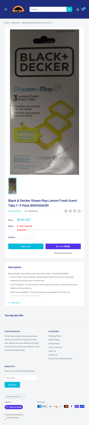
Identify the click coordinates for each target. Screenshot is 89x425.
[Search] (69, 9)
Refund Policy (54, 339)
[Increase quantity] (32, 237)
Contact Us (53, 355)
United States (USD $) (13, 396)
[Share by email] (79, 211)
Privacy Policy (54, 343)
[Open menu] (6, 9)
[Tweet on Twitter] (74, 211)
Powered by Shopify (12, 418)
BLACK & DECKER (14, 211)
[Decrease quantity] (19, 237)
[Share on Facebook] (66, 211)
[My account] (78, 9)
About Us (52, 351)
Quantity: (12, 237)
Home (7, 23)
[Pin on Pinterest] (70, 211)
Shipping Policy (55, 336)
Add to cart (25, 246)
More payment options (63, 253)
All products (15, 23)
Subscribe (12, 385)
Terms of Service (55, 347)
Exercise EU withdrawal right (60, 358)
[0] (82, 9)
